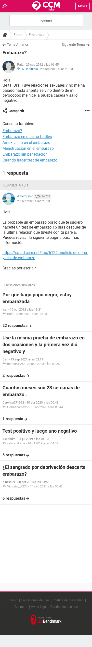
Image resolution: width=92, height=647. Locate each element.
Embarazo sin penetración (25, 154)
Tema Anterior (17, 44)
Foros (17, 35)
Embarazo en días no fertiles (27, 136)
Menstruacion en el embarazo (28, 148)
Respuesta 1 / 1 (15, 185)
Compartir (16, 111)
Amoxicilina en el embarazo (26, 142)
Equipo (12, 600)
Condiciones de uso (35, 600)
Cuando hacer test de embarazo (29, 160)
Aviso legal (39, 607)
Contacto (20, 607)
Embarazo (36, 35)
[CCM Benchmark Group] (46, 620)
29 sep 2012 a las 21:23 (56, 69)
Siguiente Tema (73, 44)
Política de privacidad (68, 600)
